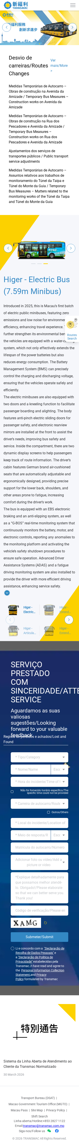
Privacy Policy (55, 1128)
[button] (39, 43)
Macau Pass (19, 1128)
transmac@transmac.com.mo (43, 1143)
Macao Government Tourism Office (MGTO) (38, 1122)
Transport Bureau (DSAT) (38, 1116)
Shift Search (39, 1134)
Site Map (37, 1128)
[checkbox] (39, 809)
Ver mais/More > (59, 65)
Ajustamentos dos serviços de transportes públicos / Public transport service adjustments (38, 156)
